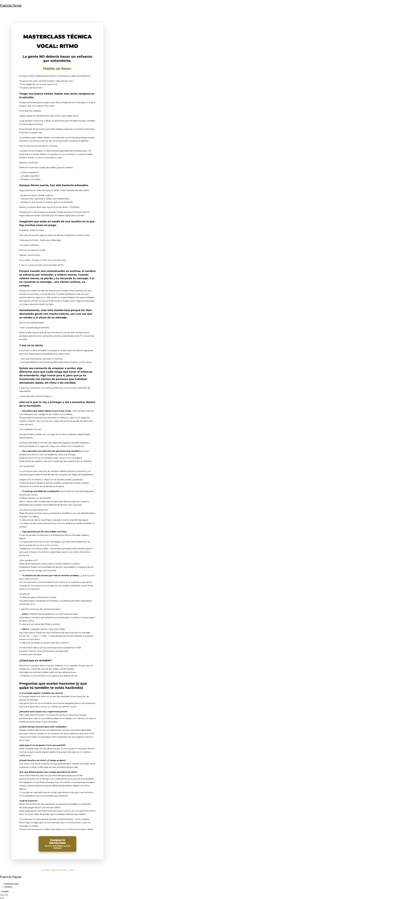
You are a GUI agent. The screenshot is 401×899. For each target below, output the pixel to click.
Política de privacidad (59, 870)
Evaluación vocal (11, 884)
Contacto (8, 887)
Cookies (71, 870)
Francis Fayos (10, 5)
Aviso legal (45, 870)
